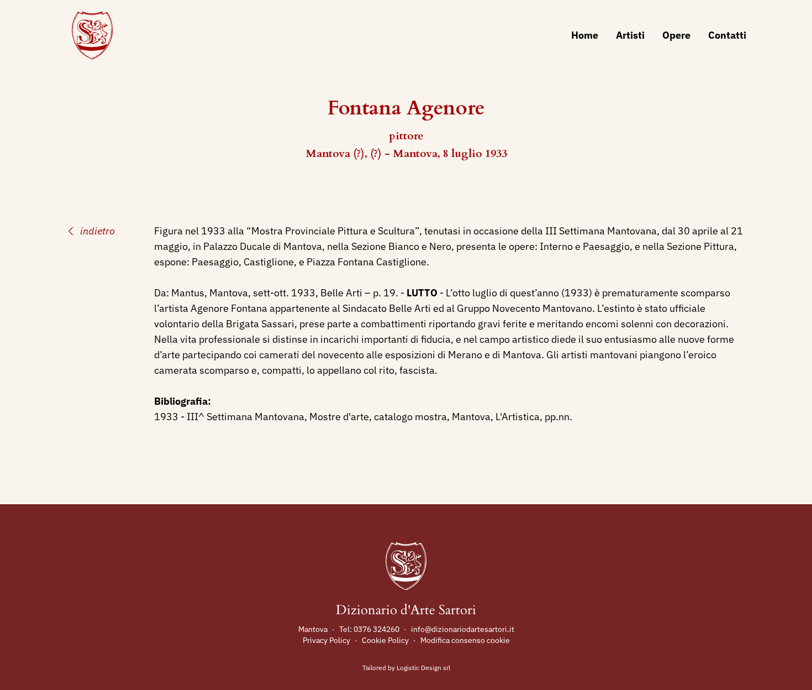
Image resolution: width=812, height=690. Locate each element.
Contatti (727, 35)
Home (584, 35)
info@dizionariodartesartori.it (462, 629)
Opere (676, 35)
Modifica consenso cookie (465, 640)
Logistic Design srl (423, 667)
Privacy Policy (326, 640)
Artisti (630, 35)
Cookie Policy (385, 640)
